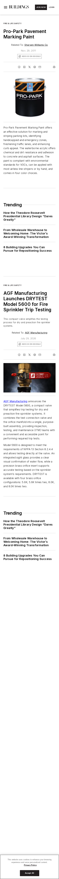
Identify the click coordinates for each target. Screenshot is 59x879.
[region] (29, 867)
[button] (5, 7)
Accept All (29, 873)
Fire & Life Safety (12, 23)
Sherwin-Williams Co (36, 44)
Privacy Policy (30, 865)
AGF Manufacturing (36, 332)
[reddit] (34, 67)
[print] (54, 67)
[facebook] (19, 67)
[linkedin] (24, 67)
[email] (39, 67)
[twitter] (29, 67)
